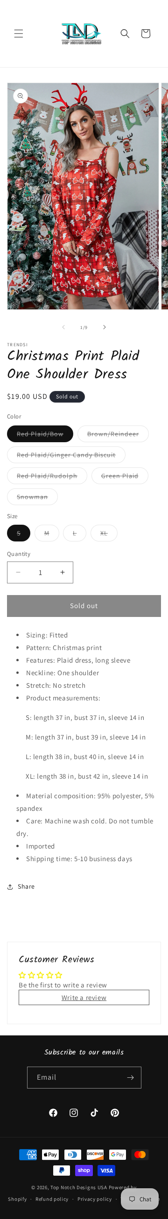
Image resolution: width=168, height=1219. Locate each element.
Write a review (84, 997)
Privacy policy (94, 1199)
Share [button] (26, 886)
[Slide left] (63, 327)
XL (109, 534)
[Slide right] (104, 327)
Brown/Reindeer (118, 435)
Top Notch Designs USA (78, 1187)
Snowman (37, 498)
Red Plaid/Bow (45, 435)
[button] (18, 33)
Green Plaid (124, 477)
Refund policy (52, 1199)
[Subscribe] (130, 1078)
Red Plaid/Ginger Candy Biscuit (71, 456)
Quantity (18, 554)
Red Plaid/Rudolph (52, 477)
